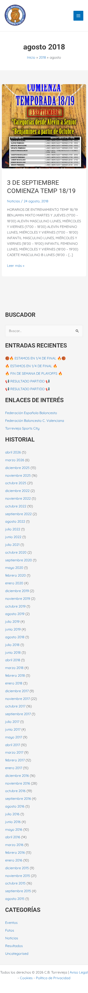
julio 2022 (12, 529)
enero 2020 (14, 583)
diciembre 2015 (17, 868)
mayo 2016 (13, 829)
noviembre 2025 (18, 475)
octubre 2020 (16, 552)
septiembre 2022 (18, 514)
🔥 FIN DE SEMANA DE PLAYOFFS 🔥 (33, 373)
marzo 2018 (14, 667)
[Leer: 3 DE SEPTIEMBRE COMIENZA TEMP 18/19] (44, 126)
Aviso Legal (79, 972)
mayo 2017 (13, 737)
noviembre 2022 (18, 498)
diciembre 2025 (17, 467)
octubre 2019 (15, 606)
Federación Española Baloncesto (31, 413)
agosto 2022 (15, 521)
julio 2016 (12, 814)
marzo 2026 (14, 460)
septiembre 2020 (18, 560)
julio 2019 (12, 621)
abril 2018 (12, 660)
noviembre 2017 (17, 698)
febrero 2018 (15, 675)
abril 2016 (12, 837)
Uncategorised (16, 953)
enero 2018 (13, 683)
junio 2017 (12, 729)
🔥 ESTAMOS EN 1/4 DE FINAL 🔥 (31, 366)
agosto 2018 (14, 637)
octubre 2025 (15, 483)
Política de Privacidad (53, 978)
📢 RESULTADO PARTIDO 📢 (27, 381)
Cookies (26, 978)
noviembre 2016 (17, 783)
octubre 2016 (15, 791)
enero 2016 (13, 860)
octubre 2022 (15, 506)
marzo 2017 (14, 752)
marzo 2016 (14, 844)
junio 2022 (13, 537)
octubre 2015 (15, 883)
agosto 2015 (14, 898)
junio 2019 (13, 629)
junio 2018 (13, 652)
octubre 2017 (15, 706)
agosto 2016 (14, 806)
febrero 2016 (15, 852)
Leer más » (15, 265)
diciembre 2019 (17, 591)
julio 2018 (12, 644)
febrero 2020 (15, 575)
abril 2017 (12, 745)
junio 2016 (13, 821)
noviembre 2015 (17, 875)
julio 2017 (12, 721)
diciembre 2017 (17, 691)
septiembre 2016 (18, 798)
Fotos (9, 930)
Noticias (13, 201)
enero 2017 (13, 768)
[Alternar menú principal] (78, 16)
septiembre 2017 (18, 714)
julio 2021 (12, 544)
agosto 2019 (14, 614)
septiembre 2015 (18, 891)
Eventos (11, 922)
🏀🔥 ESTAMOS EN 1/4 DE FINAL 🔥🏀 (35, 358)
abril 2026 (13, 452)
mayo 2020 (14, 567)
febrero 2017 (15, 760)
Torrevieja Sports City (22, 428)
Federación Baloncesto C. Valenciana (34, 420)
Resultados (14, 946)
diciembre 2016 (17, 775)
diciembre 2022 (17, 490)
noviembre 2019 (17, 598)
